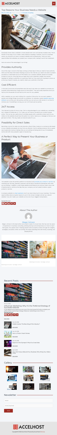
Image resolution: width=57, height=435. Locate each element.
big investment (19, 193)
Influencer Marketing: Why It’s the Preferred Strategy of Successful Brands (13, 261)
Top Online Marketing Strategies (40, 260)
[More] (14, 203)
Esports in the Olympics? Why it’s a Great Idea (26, 342)
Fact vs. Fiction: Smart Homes (21, 333)
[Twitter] (6, 203)
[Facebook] (3, 203)
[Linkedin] (8, 203)
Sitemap (43, 431)
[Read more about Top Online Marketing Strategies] (42, 249)
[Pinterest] (11, 203)
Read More (6, 318)
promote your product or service (43, 181)
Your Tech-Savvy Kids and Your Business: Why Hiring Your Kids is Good (31, 352)
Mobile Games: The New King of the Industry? (26, 324)
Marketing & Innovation (6, 264)
